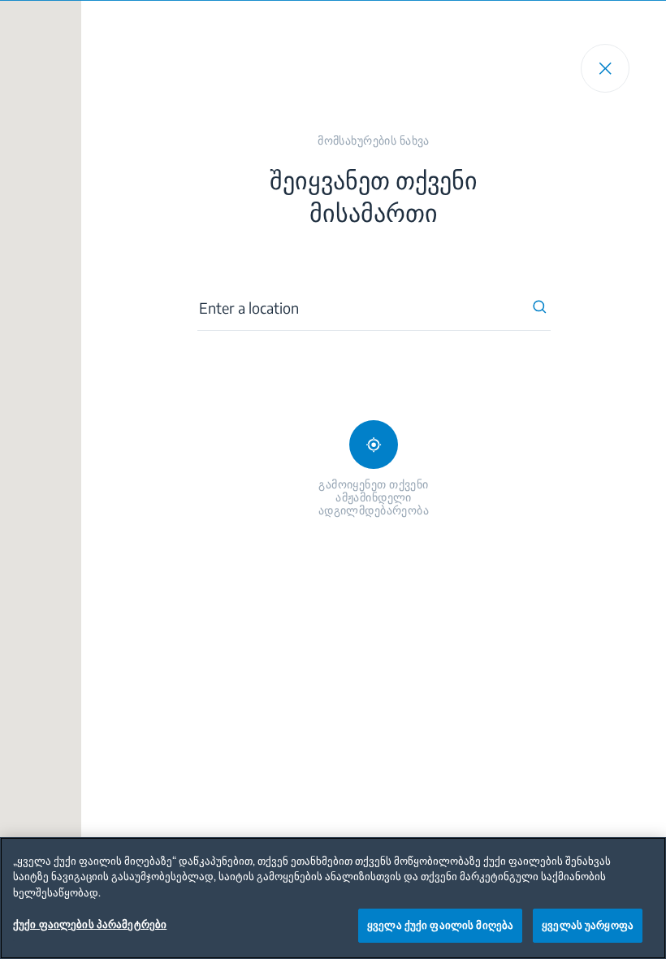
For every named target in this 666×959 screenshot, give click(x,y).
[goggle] (373, 444)
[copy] (539, 307)
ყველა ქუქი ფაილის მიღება (440, 924)
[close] (605, 68)
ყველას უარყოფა (588, 924)
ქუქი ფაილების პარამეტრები (89, 924)
